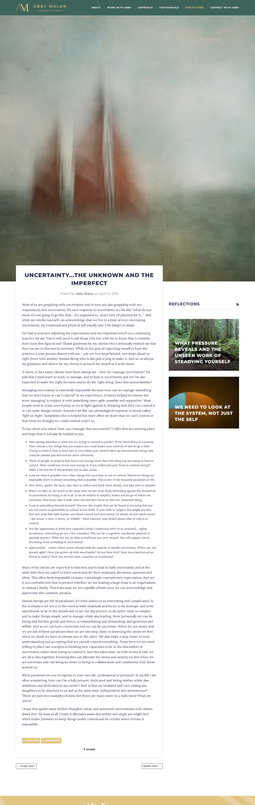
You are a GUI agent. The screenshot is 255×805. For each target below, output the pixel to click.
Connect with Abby (224, 7)
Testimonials (169, 7)
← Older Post (26, 766)
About (96, 7)
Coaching (32, 740)
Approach (145, 7)
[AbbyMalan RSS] (237, 304)
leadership (52, 740)
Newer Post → (152, 766)
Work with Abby (119, 7)
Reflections (195, 7)
